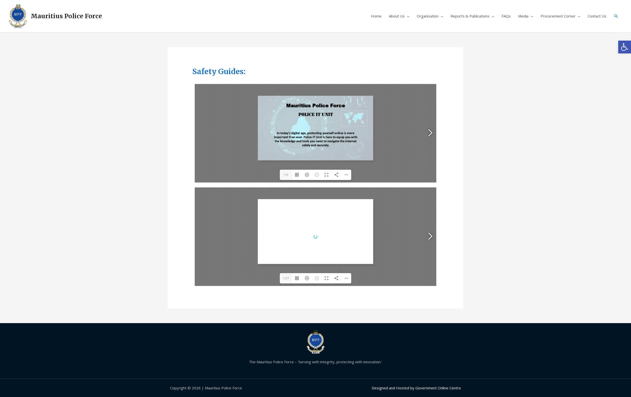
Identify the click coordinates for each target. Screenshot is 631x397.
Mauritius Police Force (66, 16)
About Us (397, 16)
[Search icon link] (616, 16)
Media (523, 16)
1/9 (286, 175)
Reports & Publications (470, 16)
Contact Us (597, 16)
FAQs (506, 16)
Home (376, 16)
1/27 (286, 278)
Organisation (427, 16)
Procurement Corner (558, 16)
